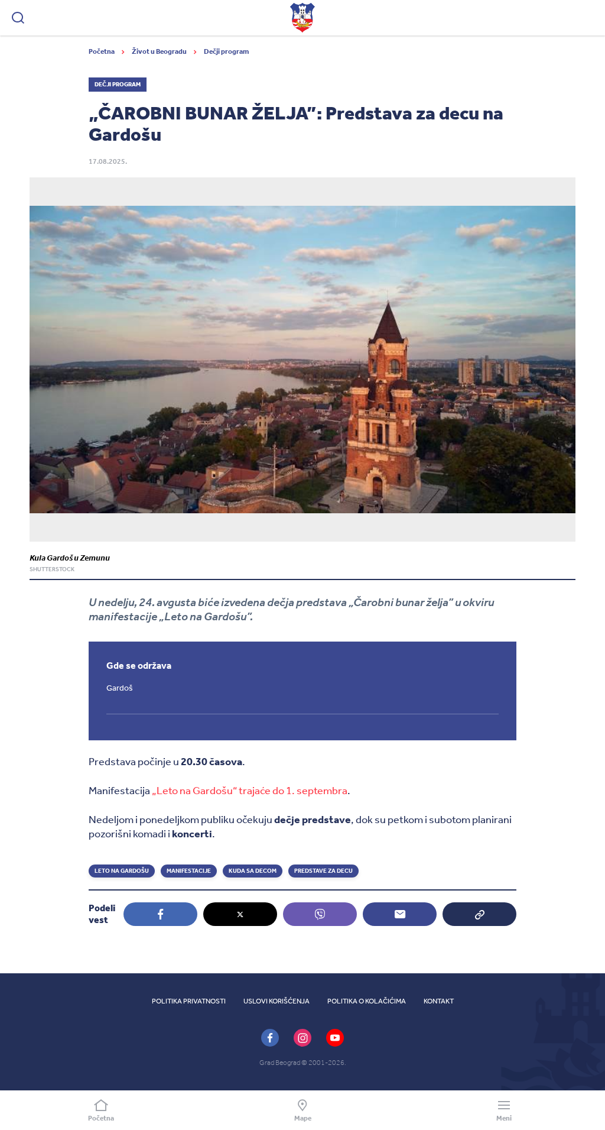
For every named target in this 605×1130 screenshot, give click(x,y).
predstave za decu (323, 871)
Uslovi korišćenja (276, 1001)
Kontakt (439, 1001)
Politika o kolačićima (366, 1001)
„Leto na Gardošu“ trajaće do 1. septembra (248, 790)
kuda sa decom (253, 871)
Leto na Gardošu (122, 871)
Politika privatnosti (189, 1001)
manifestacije (189, 871)
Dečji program (226, 51)
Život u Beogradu (160, 51)
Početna (102, 51)
